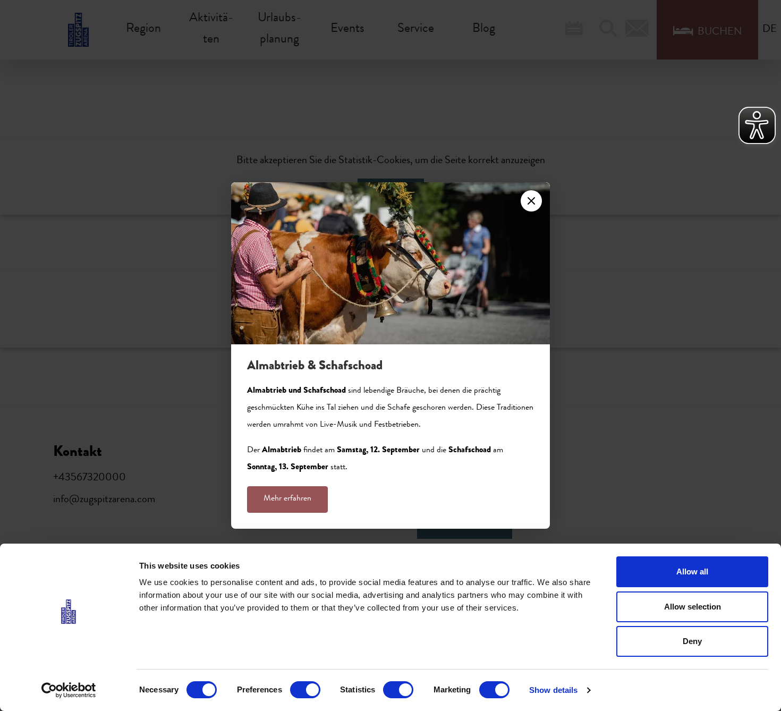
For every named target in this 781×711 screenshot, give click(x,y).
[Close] (531, 200)
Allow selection (692, 606)
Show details (553, 690)
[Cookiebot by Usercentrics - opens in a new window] (68, 690)
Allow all (692, 571)
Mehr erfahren (287, 499)
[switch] (305, 689)
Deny (692, 641)
